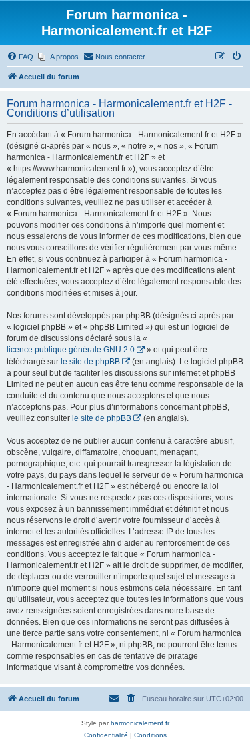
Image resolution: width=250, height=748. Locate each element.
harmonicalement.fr (140, 723)
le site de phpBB (90, 361)
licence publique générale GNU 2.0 (71, 349)
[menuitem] (20, 57)
